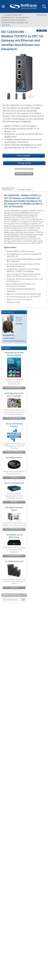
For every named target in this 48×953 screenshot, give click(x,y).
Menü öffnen (3, 6)
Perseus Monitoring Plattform (14, 424)
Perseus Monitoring (14, 452)
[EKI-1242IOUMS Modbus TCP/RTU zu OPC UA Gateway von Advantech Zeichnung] (32, 96)
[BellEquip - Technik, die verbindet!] (23, 6)
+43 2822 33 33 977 (9, 338)
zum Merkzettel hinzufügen (24, 169)
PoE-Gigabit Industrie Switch (14, 508)
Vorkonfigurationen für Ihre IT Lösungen (14, 394)
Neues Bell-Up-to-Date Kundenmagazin (14, 353)
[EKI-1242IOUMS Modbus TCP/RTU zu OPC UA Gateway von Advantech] (9, 96)
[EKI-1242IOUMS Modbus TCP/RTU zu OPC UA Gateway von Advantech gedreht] (24, 96)
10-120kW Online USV (14, 561)
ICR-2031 (14, 502)
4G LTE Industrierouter (14, 483)
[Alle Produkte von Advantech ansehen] (41, 31)
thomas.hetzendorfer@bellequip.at (14, 341)
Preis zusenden (23, 155)
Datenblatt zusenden (24, 173)
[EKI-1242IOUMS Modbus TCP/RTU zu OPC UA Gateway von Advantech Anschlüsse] (16, 96)
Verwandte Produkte (24, 189)
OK (23, 599)
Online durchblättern (14, 388)
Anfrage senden (24, 163)
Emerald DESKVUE (14, 556)
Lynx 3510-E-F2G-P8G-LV (14, 529)
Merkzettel (42, 15)
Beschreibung (8, 189)
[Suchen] (44, 6)
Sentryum (14, 587)
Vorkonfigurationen (14, 418)
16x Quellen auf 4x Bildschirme (14, 535)
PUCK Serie (14, 477)
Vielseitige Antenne (14, 457)
